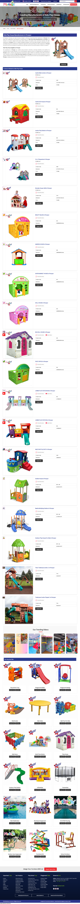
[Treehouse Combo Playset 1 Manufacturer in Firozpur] (19, 610)
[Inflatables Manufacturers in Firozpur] (40, 774)
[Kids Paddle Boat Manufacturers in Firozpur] (15, 807)
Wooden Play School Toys (33, 880)
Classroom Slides (44, 884)
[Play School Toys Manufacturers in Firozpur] (15, 674)
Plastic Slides (43, 886)
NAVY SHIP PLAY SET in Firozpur (43, 449)
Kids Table (18, 884)
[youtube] (36, 1)
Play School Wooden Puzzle (33, 889)
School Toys (30, 890)
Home (4, 28)
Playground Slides (19, 880)
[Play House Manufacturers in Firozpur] (65, 740)
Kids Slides (43, 880)
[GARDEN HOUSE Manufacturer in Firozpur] (19, 256)
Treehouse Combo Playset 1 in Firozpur (45, 597)
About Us (55, 1)
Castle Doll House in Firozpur (42, 101)
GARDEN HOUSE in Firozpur (42, 244)
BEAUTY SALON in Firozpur (42, 215)
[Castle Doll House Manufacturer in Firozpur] (19, 114)
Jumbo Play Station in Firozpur (43, 130)
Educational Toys (31, 886)
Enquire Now (39, 88)
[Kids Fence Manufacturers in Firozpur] (15, 740)
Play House (13, 28)
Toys (27, 4)
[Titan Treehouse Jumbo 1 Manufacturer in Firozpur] (19, 580)
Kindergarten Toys (32, 887)
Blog (4, 884)
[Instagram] (9, 644)
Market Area (5, 889)
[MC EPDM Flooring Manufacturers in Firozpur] (65, 807)
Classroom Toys (31, 881)
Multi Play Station (19, 889)
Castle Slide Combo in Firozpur (43, 73)
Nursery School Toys (32, 883)
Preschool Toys (31, 878)
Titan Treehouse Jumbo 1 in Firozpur (44, 567)
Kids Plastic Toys (31, 884)
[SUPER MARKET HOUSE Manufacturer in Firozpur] (19, 286)
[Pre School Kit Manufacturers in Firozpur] (40, 840)
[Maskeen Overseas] (9, 4)
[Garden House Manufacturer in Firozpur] (19, 491)
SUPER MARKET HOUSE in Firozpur (44, 273)
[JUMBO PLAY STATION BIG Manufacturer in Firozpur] (19, 403)
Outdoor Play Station (20, 892)
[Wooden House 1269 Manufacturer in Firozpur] (18, 199)
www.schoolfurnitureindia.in (57, 895)
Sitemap (5, 887)
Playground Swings (20, 881)
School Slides (43, 883)
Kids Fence (18, 887)
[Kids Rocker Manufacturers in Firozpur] (15, 707)
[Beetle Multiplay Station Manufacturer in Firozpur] (19, 521)
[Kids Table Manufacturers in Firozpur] (40, 707)
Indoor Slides (43, 887)
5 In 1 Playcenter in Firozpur (42, 159)
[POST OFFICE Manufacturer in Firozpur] (19, 374)
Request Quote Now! (51, 869)
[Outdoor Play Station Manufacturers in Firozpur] (15, 774)
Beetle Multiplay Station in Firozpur (44, 508)
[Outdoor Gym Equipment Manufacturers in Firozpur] (15, 840)
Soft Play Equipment (34, 4)
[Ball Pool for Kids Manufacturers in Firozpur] (65, 707)
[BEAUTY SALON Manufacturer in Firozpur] (19, 227)
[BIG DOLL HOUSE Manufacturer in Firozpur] (19, 344)
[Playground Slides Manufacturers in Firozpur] (40, 674)
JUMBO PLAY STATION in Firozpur (44, 420)
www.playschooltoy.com (23, 895)
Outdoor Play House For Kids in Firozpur (45, 538)
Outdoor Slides (44, 881)
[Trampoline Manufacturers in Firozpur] (65, 774)
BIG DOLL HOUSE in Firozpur (42, 332)
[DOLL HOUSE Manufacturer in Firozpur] (19, 315)
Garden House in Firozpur (41, 478)
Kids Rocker (18, 883)
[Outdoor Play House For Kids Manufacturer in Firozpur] (19, 551)
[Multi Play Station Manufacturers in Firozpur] (40, 740)
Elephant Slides (44, 878)
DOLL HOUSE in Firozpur (41, 303)
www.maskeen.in (40, 895)
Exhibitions (59, 4)
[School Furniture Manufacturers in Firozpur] (65, 840)
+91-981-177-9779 (17, 1)
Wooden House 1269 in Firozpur (43, 188)
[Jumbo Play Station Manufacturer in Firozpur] (19, 142)
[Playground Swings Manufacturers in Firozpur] (65, 674)
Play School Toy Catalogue (46, 1)
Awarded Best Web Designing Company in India (62, 901)
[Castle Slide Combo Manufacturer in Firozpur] (19, 85)
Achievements (66, 4)
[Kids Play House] (64, 49)
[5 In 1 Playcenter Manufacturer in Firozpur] (19, 171)
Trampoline (43, 4)
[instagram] (38, 1)
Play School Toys (19, 878)
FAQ (4, 883)
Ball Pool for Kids (19, 886)
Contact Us (5, 886)
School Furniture (51, 4)
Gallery (4, 881)
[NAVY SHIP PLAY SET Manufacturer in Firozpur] (19, 462)
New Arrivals (73, 4)
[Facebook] (34, 1)
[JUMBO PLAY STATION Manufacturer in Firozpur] (19, 432)
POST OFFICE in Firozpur (41, 361)
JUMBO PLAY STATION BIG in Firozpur (45, 390)
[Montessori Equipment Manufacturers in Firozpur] (40, 807)
